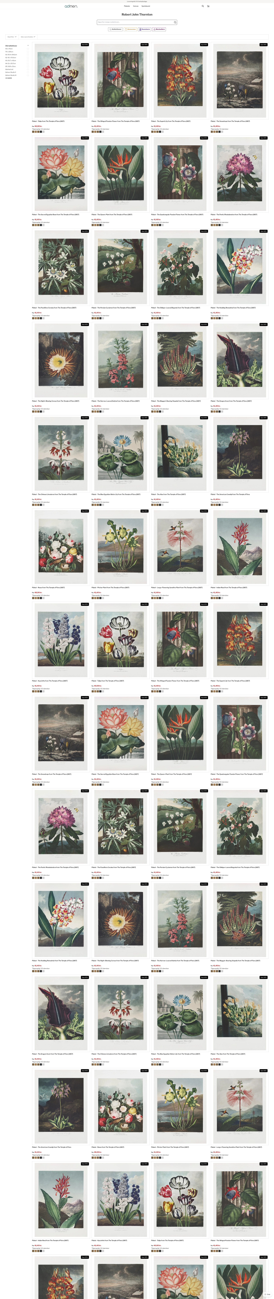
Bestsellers (160, 29)
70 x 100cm (9, 52)
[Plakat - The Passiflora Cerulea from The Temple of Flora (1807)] (61, 318)
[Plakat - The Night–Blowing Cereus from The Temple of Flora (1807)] (61, 411)
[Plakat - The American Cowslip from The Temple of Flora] (240, 505)
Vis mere (8, 78)
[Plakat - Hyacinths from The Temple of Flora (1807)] (61, 691)
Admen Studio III (10, 75)
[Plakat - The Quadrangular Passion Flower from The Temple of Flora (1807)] (180, 225)
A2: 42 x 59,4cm (10, 57)
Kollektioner (116, 29)
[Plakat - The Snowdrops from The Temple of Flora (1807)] (240, 132)
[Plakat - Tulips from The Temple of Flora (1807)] (61, 132)
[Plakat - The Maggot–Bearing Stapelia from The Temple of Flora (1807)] (180, 411)
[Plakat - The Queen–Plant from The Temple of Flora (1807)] (121, 225)
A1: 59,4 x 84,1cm (11, 54)
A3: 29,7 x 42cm (10, 60)
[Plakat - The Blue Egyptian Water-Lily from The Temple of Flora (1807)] (121, 505)
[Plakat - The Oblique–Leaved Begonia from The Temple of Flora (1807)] (180, 318)
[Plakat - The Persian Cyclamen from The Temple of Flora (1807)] (121, 318)
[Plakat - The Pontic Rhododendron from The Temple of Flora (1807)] (240, 225)
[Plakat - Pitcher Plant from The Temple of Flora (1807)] (121, 598)
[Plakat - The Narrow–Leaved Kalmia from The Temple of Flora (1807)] (121, 411)
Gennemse (131, 29)
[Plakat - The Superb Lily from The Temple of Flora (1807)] (180, 132)
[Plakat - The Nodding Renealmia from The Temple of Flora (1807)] (240, 318)
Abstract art (9, 69)
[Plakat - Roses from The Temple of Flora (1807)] (61, 598)
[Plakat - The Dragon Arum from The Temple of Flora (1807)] (240, 411)
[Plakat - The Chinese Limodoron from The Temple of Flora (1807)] (61, 505)
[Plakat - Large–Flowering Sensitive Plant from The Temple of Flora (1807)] (180, 598)
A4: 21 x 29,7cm (10, 63)
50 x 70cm (9, 49)
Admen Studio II (10, 72)
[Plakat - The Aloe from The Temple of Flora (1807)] (180, 505)
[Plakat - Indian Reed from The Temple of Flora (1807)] (240, 598)
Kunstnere (146, 29)
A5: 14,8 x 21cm (10, 66)
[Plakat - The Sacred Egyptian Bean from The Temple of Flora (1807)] (61, 225)
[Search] (175, 22)
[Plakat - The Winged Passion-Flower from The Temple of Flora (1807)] (121, 132)
